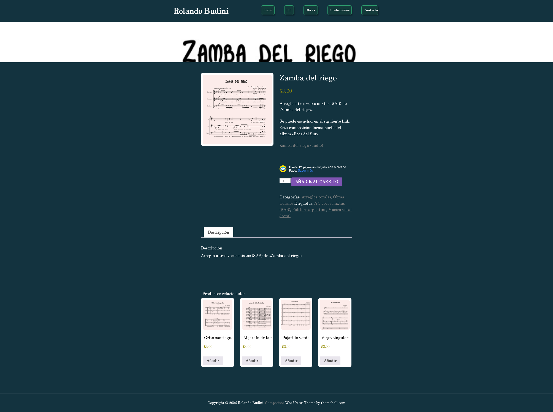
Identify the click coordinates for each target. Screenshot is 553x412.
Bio (288, 10)
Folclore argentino (309, 209)
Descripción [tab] (218, 232)
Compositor (274, 403)
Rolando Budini (201, 11)
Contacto (371, 10)
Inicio (267, 10)
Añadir (213, 360)
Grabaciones (340, 10)
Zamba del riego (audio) (301, 145)
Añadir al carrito (316, 181)
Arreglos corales (316, 197)
